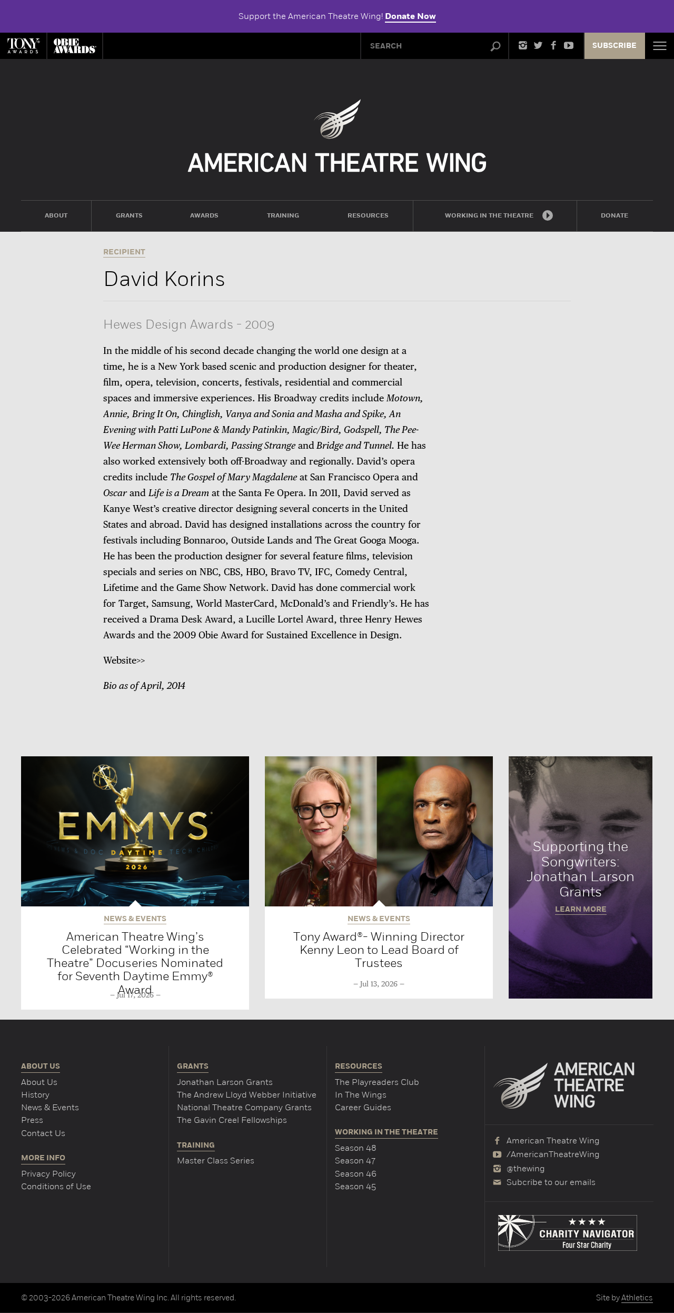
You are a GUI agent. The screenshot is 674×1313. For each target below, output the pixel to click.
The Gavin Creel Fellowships (232, 1120)
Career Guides (363, 1107)
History (35, 1095)
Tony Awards (23, 46)
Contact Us (43, 1133)
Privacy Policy (48, 1174)
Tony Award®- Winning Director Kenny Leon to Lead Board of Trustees (378, 950)
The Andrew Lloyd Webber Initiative (246, 1095)
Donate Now (410, 16)
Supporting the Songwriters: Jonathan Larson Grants (580, 877)
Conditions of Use (56, 1186)
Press (32, 1120)
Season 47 (355, 1161)
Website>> (124, 661)
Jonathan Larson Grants (225, 1082)
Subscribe (614, 46)
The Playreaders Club (377, 1082)
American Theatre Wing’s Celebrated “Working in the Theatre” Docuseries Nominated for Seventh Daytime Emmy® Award (135, 963)
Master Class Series (215, 1161)
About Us (39, 1082)
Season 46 (355, 1174)
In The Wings (360, 1095)
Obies (74, 46)
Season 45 (355, 1186)
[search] (495, 47)
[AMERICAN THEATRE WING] (337, 135)
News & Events (50, 1107)
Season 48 (355, 1148)
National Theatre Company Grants (244, 1107)
